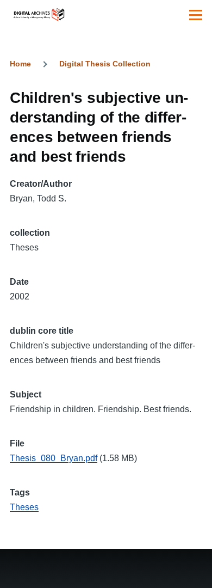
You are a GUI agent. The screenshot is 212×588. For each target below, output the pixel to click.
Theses (24, 507)
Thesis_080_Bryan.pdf (53, 458)
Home (20, 63)
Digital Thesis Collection (105, 63)
